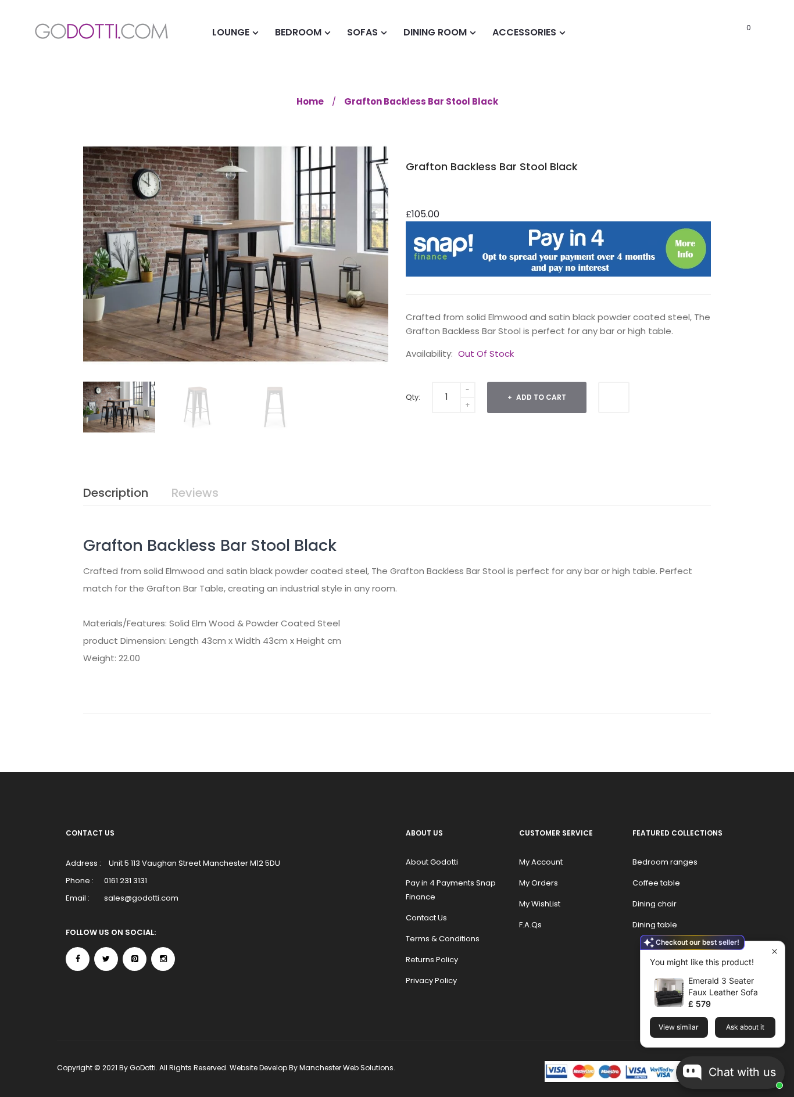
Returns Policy (432, 959)
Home (310, 101)
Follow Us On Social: (111, 932)
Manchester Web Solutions (346, 1068)
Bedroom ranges (665, 861)
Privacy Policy (431, 980)
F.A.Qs (530, 924)
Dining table (654, 924)
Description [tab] (115, 493)
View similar (679, 1027)
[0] (732, 32)
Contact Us (426, 917)
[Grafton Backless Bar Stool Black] (119, 407)
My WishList (539, 903)
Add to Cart (540, 397)
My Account (541, 861)
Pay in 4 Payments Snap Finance (451, 889)
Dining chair (654, 903)
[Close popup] (774, 951)
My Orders (538, 882)
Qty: (413, 397)
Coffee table (656, 882)
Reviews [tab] (195, 493)
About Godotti (432, 861)
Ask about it (745, 1027)
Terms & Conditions (443, 938)
